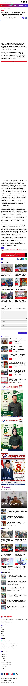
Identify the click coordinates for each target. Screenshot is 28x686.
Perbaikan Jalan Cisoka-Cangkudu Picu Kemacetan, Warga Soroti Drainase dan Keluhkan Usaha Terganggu (21, 541)
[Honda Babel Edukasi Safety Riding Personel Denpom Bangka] (21, 548)
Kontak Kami (4, 660)
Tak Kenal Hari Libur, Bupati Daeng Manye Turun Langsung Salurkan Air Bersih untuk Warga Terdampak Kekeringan (7, 302)
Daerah (2, 10)
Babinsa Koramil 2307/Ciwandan (9, 647)
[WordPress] (9, 674)
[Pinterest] (7, 674)
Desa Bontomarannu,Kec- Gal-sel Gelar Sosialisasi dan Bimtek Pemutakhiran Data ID (16, 601)
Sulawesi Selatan (6, 641)
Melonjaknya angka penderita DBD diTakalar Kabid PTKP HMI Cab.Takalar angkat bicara (16, 588)
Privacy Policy (4, 666)
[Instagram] (12, 674)
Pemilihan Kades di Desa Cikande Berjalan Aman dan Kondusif (13, 250)
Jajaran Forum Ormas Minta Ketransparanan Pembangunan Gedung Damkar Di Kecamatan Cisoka (17, 576)
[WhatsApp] (26, 259)
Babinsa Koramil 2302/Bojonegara (10, 645)
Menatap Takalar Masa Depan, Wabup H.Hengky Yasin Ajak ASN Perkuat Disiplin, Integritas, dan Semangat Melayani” (20, 274)
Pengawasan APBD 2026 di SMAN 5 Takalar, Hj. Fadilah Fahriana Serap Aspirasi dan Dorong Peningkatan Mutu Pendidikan (7, 288)
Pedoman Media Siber (6, 662)
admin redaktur (7, 17)
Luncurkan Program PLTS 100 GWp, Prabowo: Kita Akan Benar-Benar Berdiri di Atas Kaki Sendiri (21, 568)
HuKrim (2, 631)
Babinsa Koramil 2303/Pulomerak (9, 643)
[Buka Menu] (24, 2)
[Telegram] (23, 259)
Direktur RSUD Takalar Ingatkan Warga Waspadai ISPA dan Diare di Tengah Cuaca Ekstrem (7, 274)
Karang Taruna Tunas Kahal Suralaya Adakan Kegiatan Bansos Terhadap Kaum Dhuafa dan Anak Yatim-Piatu (16, 607)
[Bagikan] (26, 18)
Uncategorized (4, 550)
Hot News (3, 633)
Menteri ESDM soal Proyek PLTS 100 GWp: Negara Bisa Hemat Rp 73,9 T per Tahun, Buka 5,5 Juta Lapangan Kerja (7, 568)
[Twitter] (21, 259)
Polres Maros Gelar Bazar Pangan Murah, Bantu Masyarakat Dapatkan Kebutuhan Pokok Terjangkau (7, 554)
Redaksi (2, 668)
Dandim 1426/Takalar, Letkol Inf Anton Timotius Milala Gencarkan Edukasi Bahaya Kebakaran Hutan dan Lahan (21, 288)
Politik (2, 635)
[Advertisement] (14, 120)
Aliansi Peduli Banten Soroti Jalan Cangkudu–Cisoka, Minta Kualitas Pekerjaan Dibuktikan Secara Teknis (7, 541)
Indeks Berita (4, 654)
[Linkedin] (14, 674)
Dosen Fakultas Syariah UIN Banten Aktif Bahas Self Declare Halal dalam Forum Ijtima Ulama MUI (16, 594)
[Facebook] (18, 259)
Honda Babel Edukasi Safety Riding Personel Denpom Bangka (20, 554)
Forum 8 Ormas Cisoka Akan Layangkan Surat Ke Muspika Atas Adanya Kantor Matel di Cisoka (16, 582)
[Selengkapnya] (14, 487)
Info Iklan (3, 658)
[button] (22, 2)
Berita (3, 536)
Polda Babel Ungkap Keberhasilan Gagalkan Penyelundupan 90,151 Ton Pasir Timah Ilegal (21, 302)
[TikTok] (16, 674)
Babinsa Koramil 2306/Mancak (9, 649)
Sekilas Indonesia (6, 2)
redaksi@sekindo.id (7, 622)
